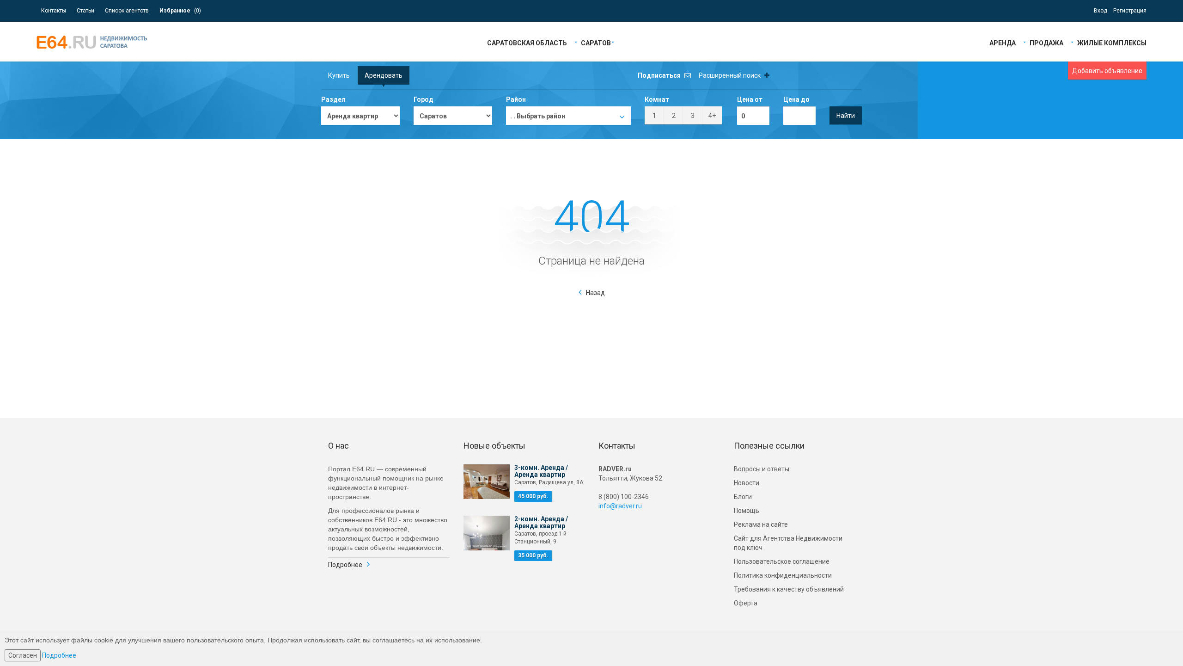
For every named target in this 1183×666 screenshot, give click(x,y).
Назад (595, 292)
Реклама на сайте (761, 524)
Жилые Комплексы (1111, 42)
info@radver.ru (620, 506)
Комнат (657, 99)
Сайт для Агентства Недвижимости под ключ (788, 543)
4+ (712, 115)
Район (516, 99)
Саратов (596, 42)
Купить (339, 75)
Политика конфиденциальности (783, 575)
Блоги (743, 496)
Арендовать (383, 75)
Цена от (749, 99)
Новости (746, 483)
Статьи (85, 10)
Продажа (1046, 42)
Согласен (22, 655)
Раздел (333, 99)
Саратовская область (527, 42)
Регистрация (1129, 10)
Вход (1100, 10)
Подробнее (345, 564)
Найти (845, 115)
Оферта (745, 603)
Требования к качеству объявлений (789, 589)
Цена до (796, 99)
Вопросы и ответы (761, 469)
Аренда (1002, 42)
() (180, 10)
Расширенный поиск (730, 75)
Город (423, 99)
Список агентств (127, 10)
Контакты (53, 10)
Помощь (746, 510)
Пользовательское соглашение (781, 561)
